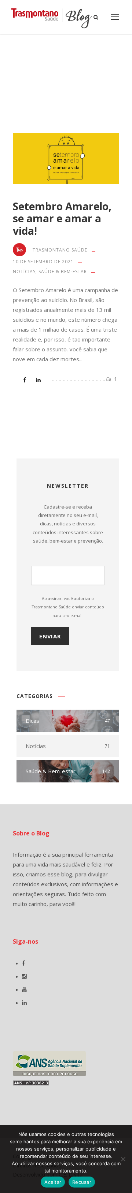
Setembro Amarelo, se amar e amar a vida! (62, 218)
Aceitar (52, 1182)
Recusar (81, 1182)
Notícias (24, 271)
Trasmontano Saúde (60, 250)
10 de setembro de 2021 (43, 261)
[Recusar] (122, 1159)
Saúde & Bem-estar (62, 271)
